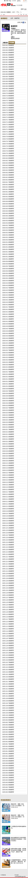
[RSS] (21, 14)
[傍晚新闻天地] (14, 822)
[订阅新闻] (26, 14)
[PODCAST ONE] (23, 14)
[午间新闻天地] (14, 811)
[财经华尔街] (14, 867)
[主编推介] (14, 844)
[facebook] (19, 14)
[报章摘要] (14, 856)
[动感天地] (14, 833)
